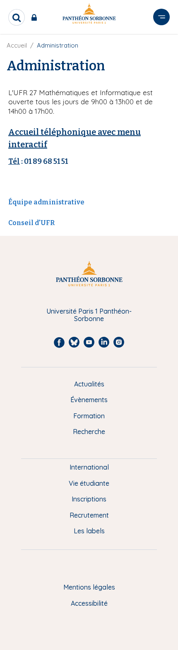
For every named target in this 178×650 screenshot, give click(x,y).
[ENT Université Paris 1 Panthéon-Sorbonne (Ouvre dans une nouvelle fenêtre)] (35, 17)
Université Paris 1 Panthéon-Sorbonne (89, 315)
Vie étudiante (89, 483)
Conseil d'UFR (31, 223)
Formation (89, 416)
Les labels (89, 531)
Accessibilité (89, 603)
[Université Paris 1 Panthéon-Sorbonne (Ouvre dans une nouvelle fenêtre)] (89, 15)
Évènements (89, 399)
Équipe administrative (46, 202)
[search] (16, 17)
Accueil (17, 45)
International (89, 467)
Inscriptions (89, 499)
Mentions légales (89, 587)
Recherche (89, 431)
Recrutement (89, 515)
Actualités (89, 384)
